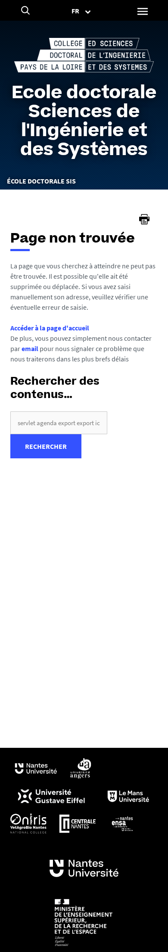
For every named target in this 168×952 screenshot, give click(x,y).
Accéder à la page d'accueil (49, 328)
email (30, 348)
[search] (58, 422)
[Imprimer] (144, 219)
